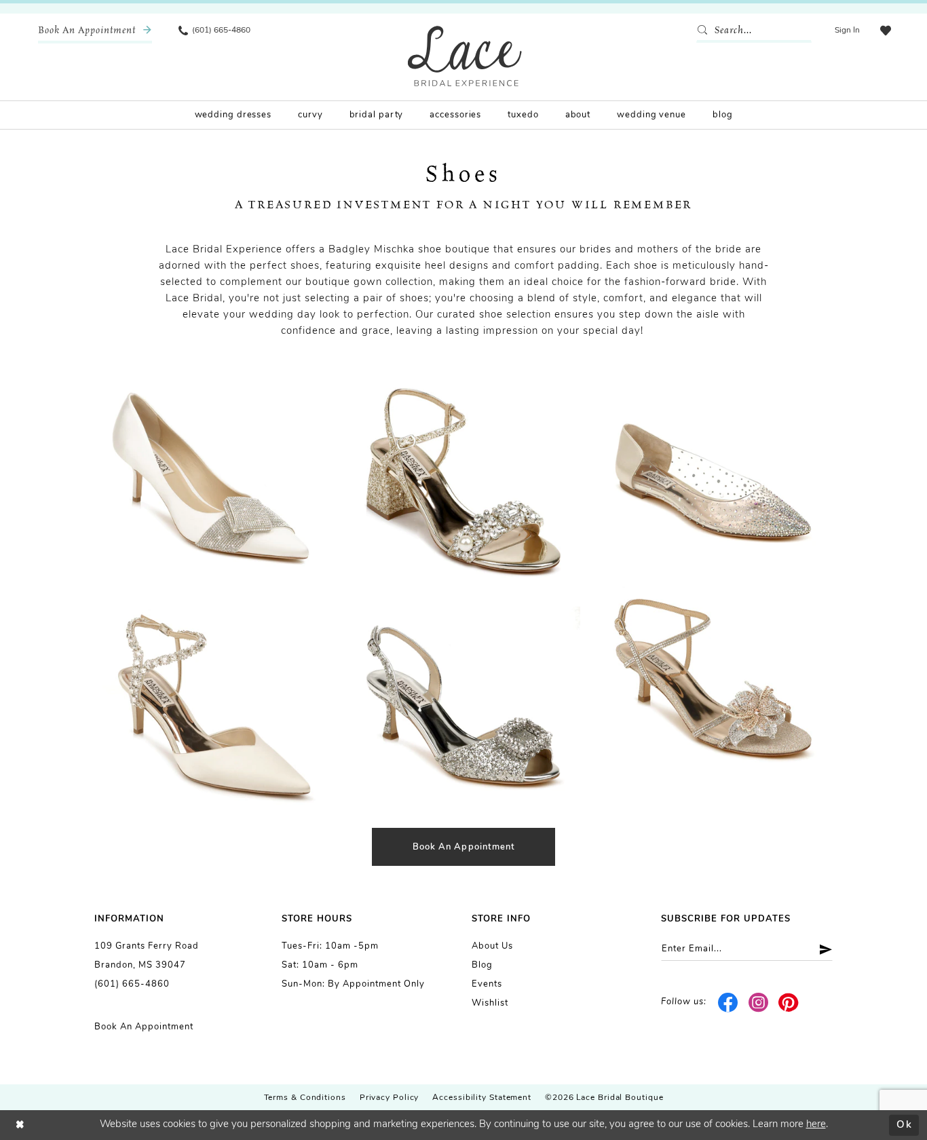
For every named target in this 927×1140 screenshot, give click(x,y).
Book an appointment (464, 847)
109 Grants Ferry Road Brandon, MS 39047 (146, 956)
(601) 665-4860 (132, 984)
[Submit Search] (705, 30)
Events (487, 984)
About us (492, 946)
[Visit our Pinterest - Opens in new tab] (789, 1003)
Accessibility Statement (481, 1098)
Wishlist (490, 1003)
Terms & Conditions (305, 1098)
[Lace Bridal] (465, 56)
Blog (482, 965)
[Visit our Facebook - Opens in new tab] (728, 1003)
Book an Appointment (143, 1027)
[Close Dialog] (20, 1125)
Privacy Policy (389, 1098)
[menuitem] (95, 30)
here (816, 1125)
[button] (847, 31)
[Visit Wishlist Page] (885, 31)
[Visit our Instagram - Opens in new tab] (758, 1003)
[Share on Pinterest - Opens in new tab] (159, 392)
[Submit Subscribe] (821, 949)
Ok (904, 1125)
